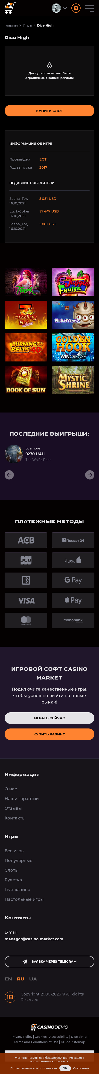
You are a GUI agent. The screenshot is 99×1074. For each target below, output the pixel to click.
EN (8, 979)
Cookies (41, 1036)
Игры (27, 25)
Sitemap (78, 1042)
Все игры (15, 850)
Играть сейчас (49, 718)
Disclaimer (79, 1036)
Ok (65, 1068)
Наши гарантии (22, 798)
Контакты (15, 818)
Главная (11, 25)
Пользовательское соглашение (33, 1068)
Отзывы (13, 808)
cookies (44, 1057)
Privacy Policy (22, 1036)
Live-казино (17, 889)
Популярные (18, 860)
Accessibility (58, 1036)
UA (33, 979)
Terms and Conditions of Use (36, 1042)
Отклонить (81, 1068)
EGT (43, 159)
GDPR (65, 1042)
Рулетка (13, 880)
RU (21, 979)
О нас (11, 789)
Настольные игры (24, 899)
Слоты (12, 870)
